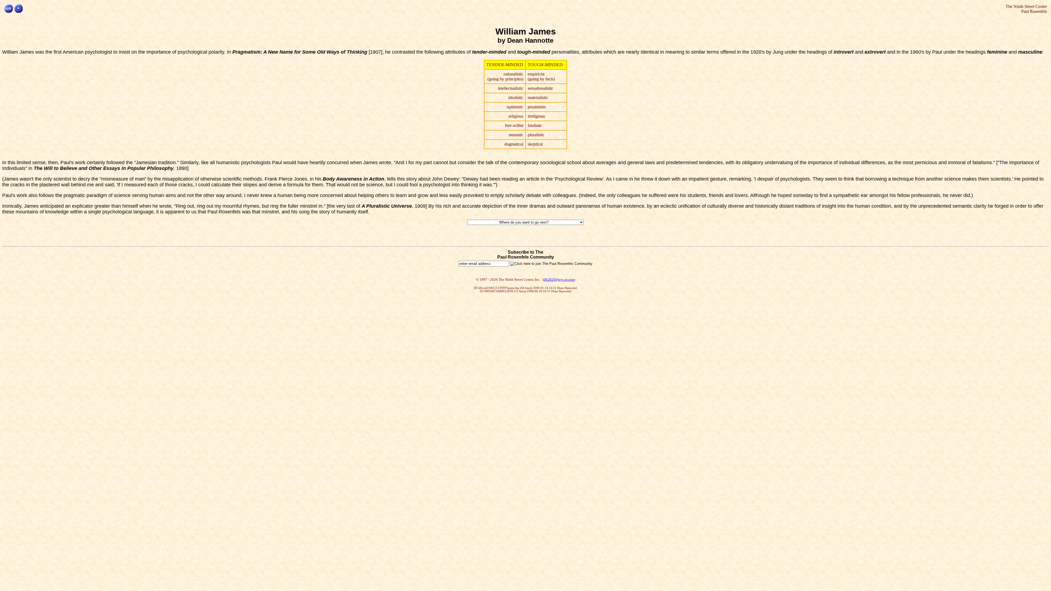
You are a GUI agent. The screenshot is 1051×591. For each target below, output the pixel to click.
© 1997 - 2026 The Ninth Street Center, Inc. (508, 279)
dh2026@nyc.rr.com (559, 279)
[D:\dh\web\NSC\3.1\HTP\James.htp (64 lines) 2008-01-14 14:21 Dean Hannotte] (525, 287)
